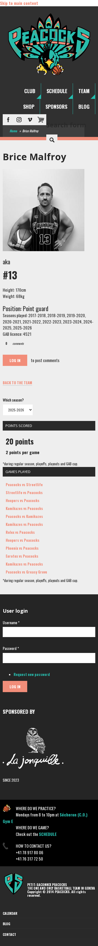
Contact (9, 934)
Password (11, 648)
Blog (6, 923)
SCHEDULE (57, 90)
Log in (15, 360)
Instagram (19, 119)
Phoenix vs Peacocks (22, 548)
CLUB (29, 90)
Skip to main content (19, 3)
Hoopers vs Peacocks (22, 500)
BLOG (84, 106)
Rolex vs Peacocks (20, 532)
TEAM (84, 90)
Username (11, 622)
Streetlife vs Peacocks (24, 492)
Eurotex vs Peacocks (22, 556)
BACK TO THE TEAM (17, 382)
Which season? (13, 400)
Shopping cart (40, 119)
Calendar (10, 913)
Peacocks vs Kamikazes (24, 516)
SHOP (28, 106)
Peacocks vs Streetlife (24, 484)
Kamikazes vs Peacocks (24, 508)
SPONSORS (56, 106)
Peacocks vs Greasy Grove (26, 572)
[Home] (49, 75)
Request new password (32, 674)
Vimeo (29, 119)
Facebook (8, 119)
